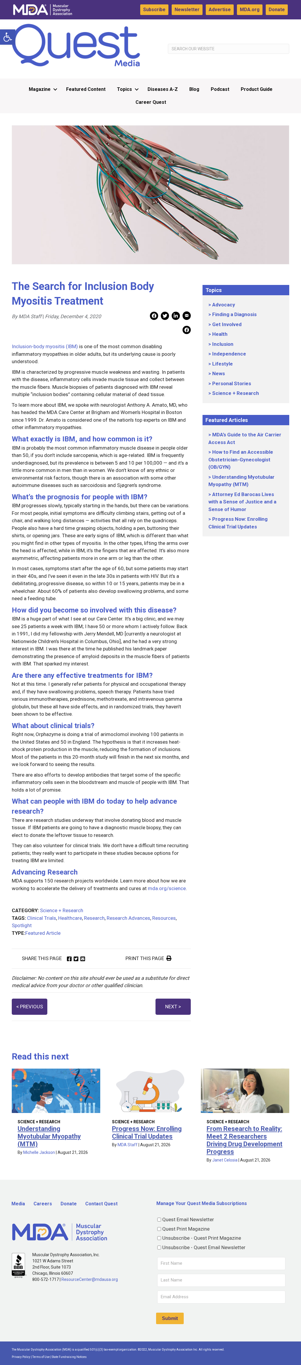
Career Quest (151, 102)
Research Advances (128, 918)
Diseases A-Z (163, 89)
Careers (43, 1204)
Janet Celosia (225, 1160)
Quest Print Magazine (186, 1229)
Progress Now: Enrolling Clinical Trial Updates (147, 1132)
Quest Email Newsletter (188, 1219)
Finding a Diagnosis (234, 314)
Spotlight (22, 925)
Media (18, 1204)
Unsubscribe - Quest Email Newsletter (203, 1247)
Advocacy (223, 305)
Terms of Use (41, 1357)
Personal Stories (231, 383)
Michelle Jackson (39, 1152)
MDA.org (250, 9)
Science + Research (61, 910)
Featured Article (43, 933)
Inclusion (222, 344)
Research (94, 918)
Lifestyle (222, 364)
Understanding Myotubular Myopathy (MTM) (49, 1136)
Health (220, 334)
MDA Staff (128, 1144)
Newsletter (187, 9)
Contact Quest (101, 1204)
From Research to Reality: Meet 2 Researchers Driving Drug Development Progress (244, 1140)
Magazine (40, 89)
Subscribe (154, 9)
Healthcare (70, 918)
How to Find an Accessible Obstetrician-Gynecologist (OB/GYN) (240, 459)
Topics (124, 89)
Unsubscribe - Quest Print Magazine (201, 1238)
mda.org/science (167, 888)
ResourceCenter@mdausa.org (89, 1279)
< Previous (29, 1006)
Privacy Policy (21, 1357)
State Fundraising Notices (69, 1357)
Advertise (220, 9)
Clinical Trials (41, 918)
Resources (164, 918)
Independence (229, 354)
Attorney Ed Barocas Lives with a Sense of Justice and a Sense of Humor (242, 501)
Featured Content (86, 89)
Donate (277, 9)
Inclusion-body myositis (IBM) (45, 346)
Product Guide (256, 89)
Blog (194, 89)
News (218, 373)
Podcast (220, 89)
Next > (173, 1006)
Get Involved (227, 324)
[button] (7, 37)
